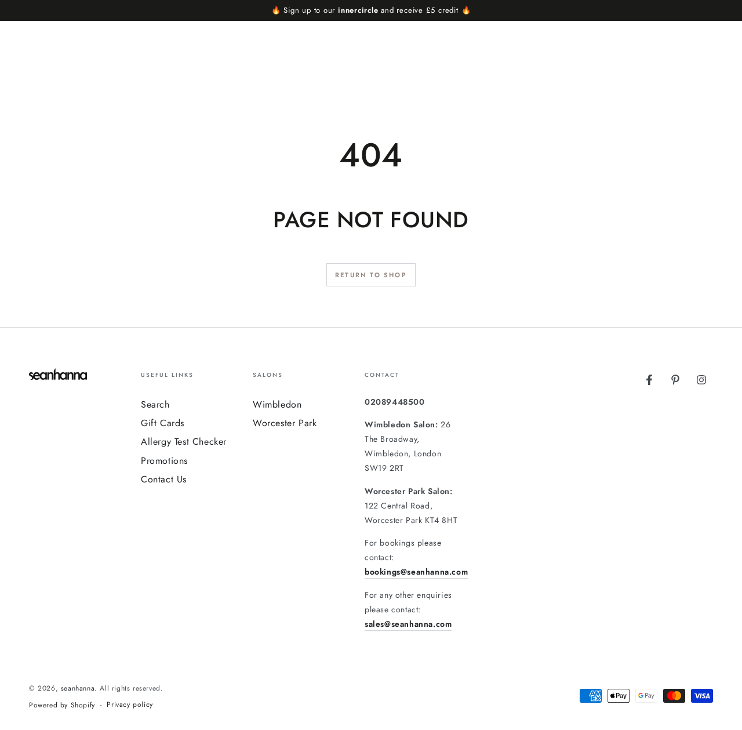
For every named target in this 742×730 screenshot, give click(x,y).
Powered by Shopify (62, 705)
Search (155, 404)
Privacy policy (129, 705)
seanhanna (77, 688)
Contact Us (164, 479)
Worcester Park (285, 423)
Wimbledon (277, 404)
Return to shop (371, 274)
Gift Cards (162, 423)
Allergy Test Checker (184, 441)
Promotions (164, 460)
